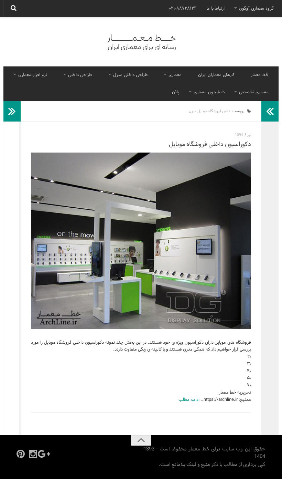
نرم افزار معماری (32, 75)
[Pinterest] (20, 454)
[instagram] (33, 454)
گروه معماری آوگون (256, 8)
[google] (45, 454)
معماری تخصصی (254, 92)
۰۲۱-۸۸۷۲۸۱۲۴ (183, 8)
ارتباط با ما (215, 8)
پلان (175, 92)
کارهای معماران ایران (216, 75)
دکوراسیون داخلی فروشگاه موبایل (210, 144)
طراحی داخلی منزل (130, 75)
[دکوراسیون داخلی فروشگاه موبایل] (141, 241)
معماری (175, 75)
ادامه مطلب (188, 400)
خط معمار (260, 75)
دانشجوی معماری (209, 92)
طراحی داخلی (80, 75)
